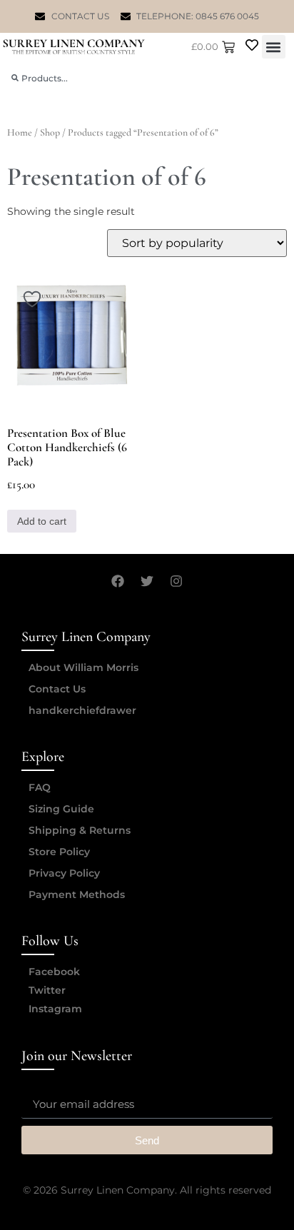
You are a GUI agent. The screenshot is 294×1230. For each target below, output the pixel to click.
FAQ (40, 787)
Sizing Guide (61, 808)
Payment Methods (77, 894)
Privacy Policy (64, 873)
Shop (50, 132)
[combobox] (147, 78)
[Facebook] (118, 581)
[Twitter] (147, 581)
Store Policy (59, 851)
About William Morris (83, 667)
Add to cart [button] (41, 521)
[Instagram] (176, 581)
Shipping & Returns (80, 830)
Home (19, 132)
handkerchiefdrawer (82, 710)
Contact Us (57, 688)
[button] (273, 47)
